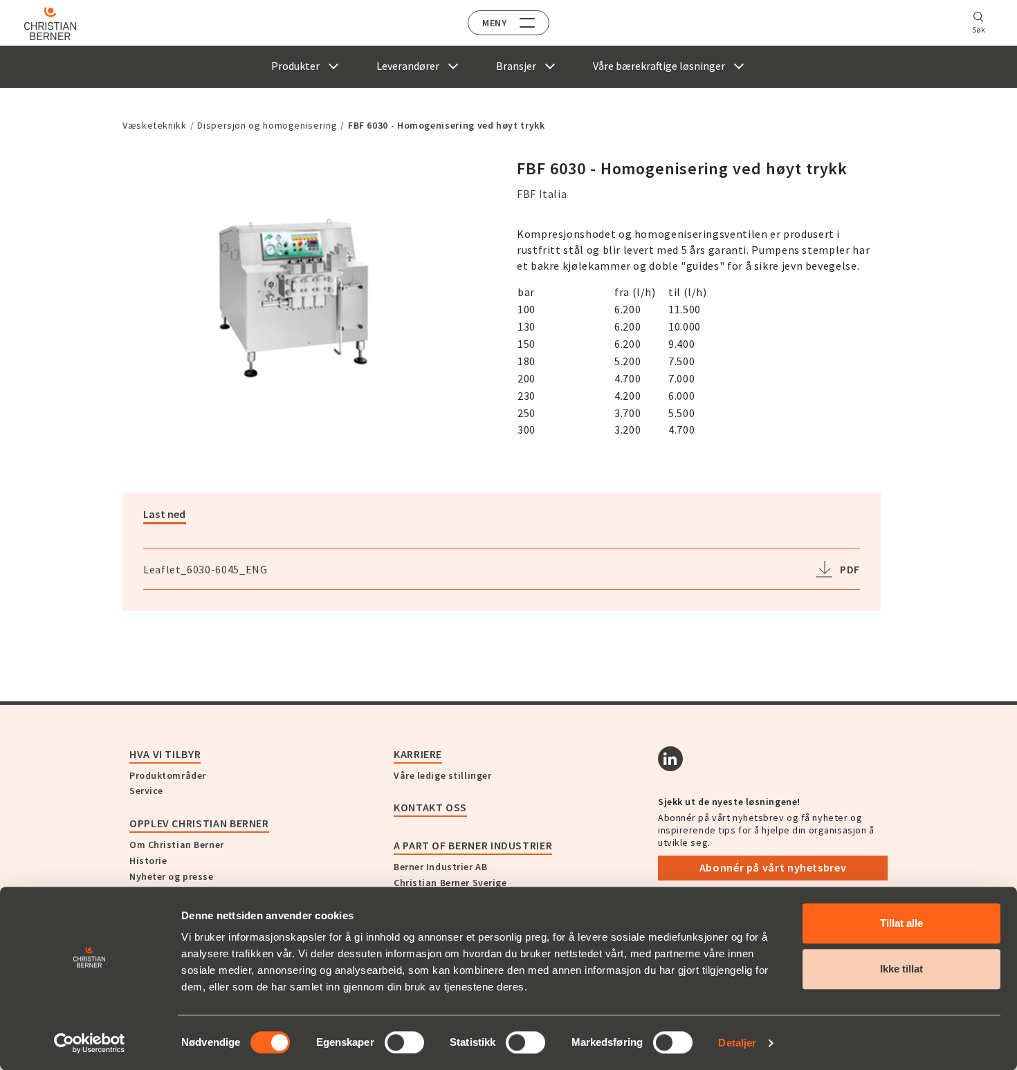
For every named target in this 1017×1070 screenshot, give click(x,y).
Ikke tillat (901, 969)
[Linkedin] (670, 758)
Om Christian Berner (176, 844)
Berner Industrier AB (440, 866)
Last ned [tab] (164, 514)
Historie (148, 860)
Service (146, 790)
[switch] (404, 1042)
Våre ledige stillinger (442, 775)
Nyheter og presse (171, 876)
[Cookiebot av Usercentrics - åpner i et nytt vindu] (89, 1043)
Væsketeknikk (154, 125)
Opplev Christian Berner (199, 823)
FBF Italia (542, 194)
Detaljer (737, 1043)
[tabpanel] (304, 294)
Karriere (418, 754)
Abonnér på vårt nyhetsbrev (773, 867)
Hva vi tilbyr (165, 754)
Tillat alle (901, 923)
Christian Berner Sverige (450, 882)
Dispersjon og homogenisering (267, 125)
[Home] (50, 23)
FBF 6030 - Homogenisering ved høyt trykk (446, 125)
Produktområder (167, 775)
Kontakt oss (430, 807)
